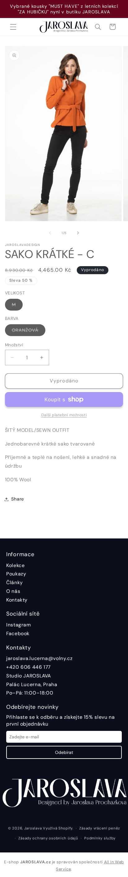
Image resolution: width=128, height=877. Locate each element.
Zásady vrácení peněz (99, 828)
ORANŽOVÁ (28, 331)
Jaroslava (33, 828)
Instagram (18, 624)
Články (14, 582)
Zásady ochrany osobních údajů (48, 838)
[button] (13, 27)
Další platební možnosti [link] (64, 415)
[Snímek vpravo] (78, 233)
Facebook (18, 633)
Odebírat (64, 752)
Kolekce (15, 565)
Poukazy (16, 573)
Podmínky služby (100, 838)
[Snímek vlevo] (50, 233)
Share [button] (17, 499)
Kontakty (17, 600)
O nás (13, 591)
